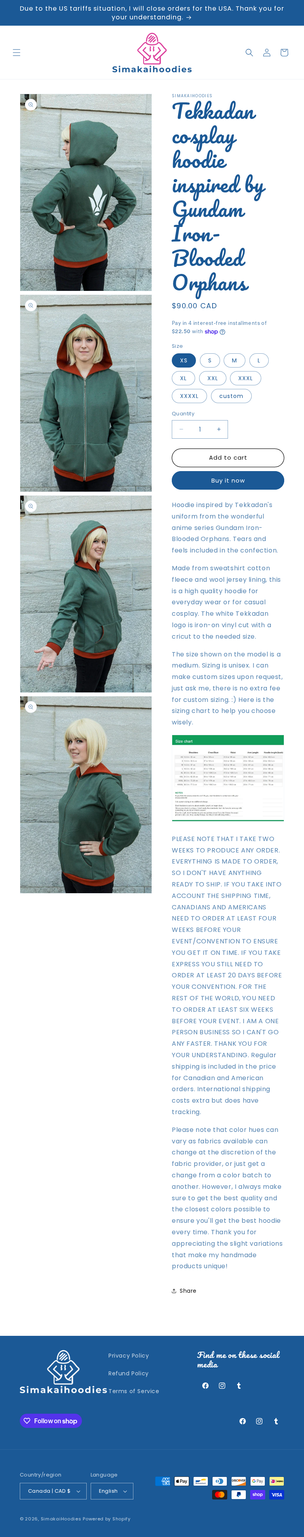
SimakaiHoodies (61, 1519)
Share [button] (188, 1291)
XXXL (245, 378)
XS (184, 360)
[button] (16, 52)
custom (231, 396)
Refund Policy (128, 1373)
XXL (212, 378)
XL (183, 378)
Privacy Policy (128, 1356)
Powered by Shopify (107, 1519)
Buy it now (228, 480)
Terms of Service (134, 1391)
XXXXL (189, 396)
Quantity (183, 413)
